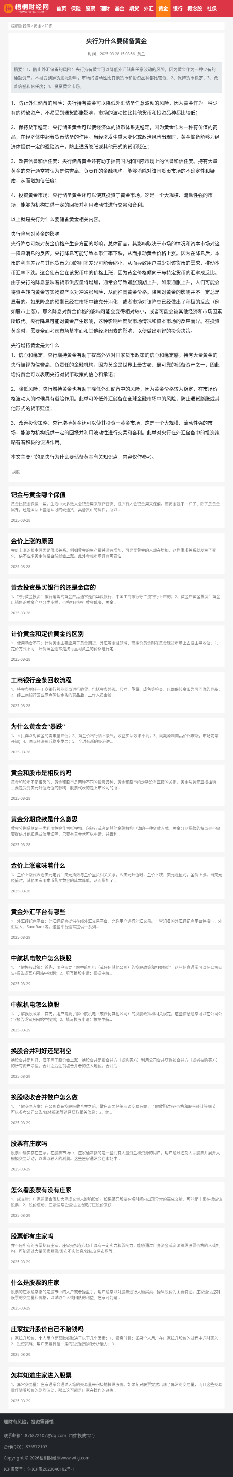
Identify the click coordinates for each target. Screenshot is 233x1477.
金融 (108, 171)
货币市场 (171, 171)
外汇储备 (126, 69)
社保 (212, 8)
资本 (195, 243)
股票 (90, 8)
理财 (105, 8)
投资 (137, 78)
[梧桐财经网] (26, 8)
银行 (178, 8)
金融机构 (83, 364)
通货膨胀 (60, 78)
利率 (25, 263)
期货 (134, 8)
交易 (122, 204)
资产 (26, 78)
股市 (20, 311)
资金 (20, 292)
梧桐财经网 (21, 25)
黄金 (163, 8)
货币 (124, 78)
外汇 (149, 8)
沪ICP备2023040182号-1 (51, 1469)
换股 (16, 471)
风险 (67, 69)
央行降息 (20, 234)
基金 (119, 8)
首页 (61, 8)
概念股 (194, 8)
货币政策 (135, 355)
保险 (76, 8)
